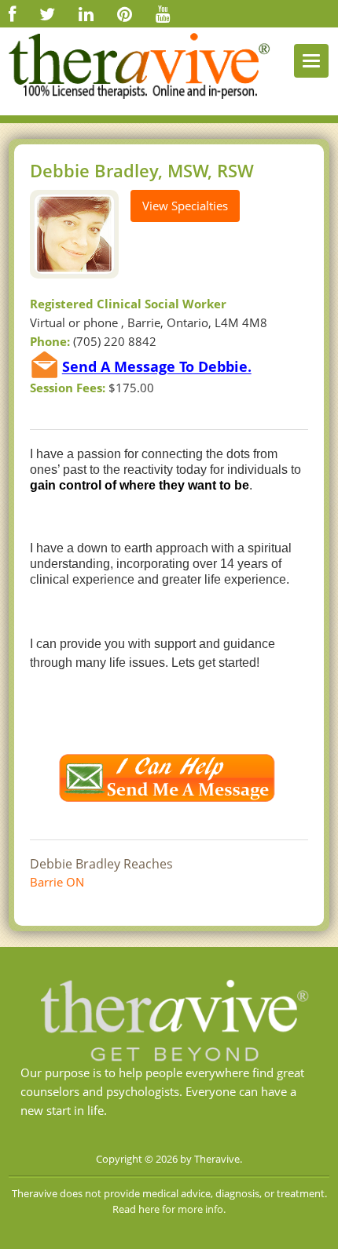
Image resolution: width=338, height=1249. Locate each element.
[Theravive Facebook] (12, 13)
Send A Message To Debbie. (157, 367)
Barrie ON (57, 882)
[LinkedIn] (86, 13)
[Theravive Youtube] (163, 13)
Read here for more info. (169, 1209)
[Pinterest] (124, 13)
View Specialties (185, 205)
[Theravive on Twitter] (47, 13)
